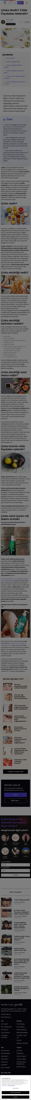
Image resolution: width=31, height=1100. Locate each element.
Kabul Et (15, 1097)
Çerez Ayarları (15, 1088)
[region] (15, 1087)
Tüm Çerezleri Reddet (15, 1092)
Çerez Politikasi (11, 1085)
